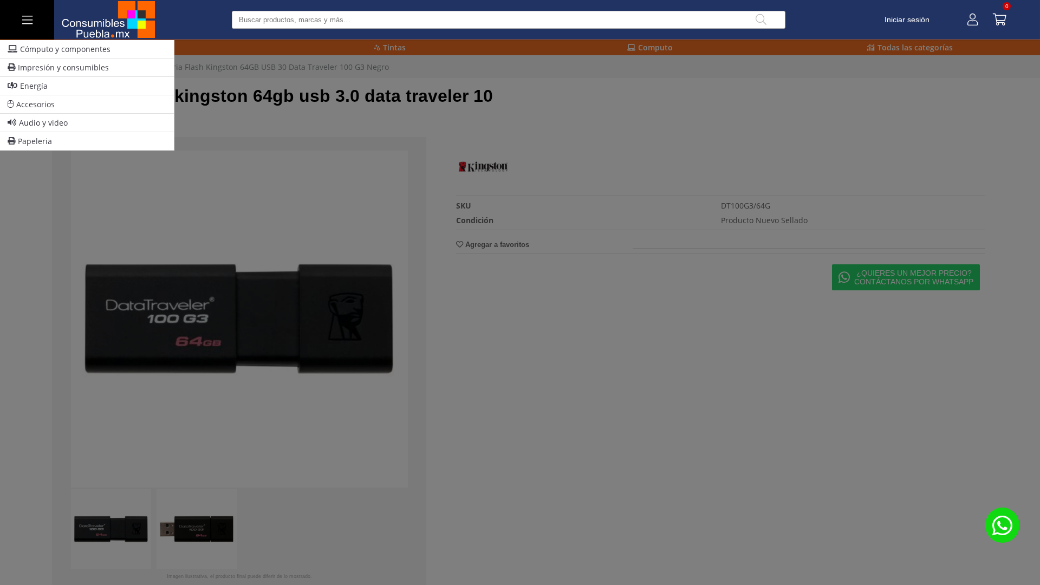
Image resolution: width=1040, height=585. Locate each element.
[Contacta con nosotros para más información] (1002, 525)
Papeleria (35, 141)
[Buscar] (761, 20)
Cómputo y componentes (65, 49)
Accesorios (35, 104)
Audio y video (43, 123)
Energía (34, 86)
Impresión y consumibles (63, 67)
